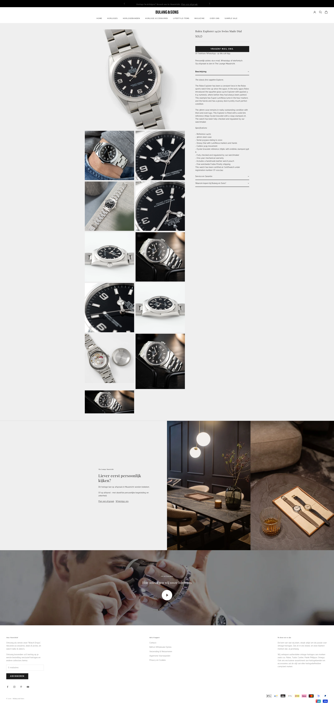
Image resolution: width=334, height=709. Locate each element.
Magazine (199, 18)
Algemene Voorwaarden (159, 656)
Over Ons (214, 18)
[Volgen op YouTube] (28, 687)
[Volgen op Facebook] (7, 687)
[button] (222, 71)
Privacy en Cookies (157, 660)
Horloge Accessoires (156, 18)
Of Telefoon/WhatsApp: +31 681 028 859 (212, 53)
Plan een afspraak (189, 3)
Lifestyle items (181, 18)
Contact (152, 643)
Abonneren (17, 676)
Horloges (112, 18)
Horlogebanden (131, 18)
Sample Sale (231, 18)
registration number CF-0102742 (209, 170)
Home (99, 18)
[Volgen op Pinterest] (21, 687)
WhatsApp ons (122, 501)
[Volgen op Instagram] (14, 687)
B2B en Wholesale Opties (160, 647)
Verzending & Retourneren (160, 651)
